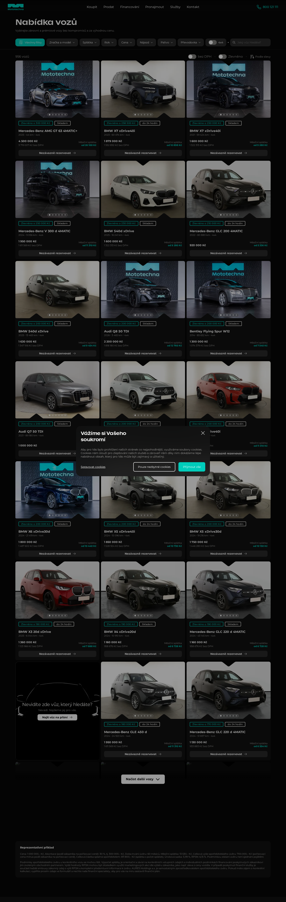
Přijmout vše (192, 466)
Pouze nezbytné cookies (154, 466)
